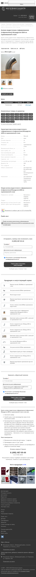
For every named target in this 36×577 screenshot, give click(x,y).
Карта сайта (4, 533)
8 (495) (18, 241)
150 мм (21, 114)
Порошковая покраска (7, 513)
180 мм (30, 114)
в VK (24, 464)
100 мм (3, 114)
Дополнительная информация (13, 250)
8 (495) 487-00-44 (18, 452)
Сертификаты (5, 520)
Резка (2, 511)
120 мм (7, 114)
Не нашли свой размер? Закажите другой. (11, 124)
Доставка (3, 531)
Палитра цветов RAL (6, 529)
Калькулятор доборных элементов (10, 502)
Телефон (6, 244)
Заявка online (31, 17)
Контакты (3, 526)
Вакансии (3, 522)
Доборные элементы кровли (8, 499)
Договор (3, 518)
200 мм (3, 116)
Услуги (3, 509)
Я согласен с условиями (16, 258)
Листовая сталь (5, 506)
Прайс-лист (4, 516)
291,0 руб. (28, 105)
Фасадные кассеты (6, 493)
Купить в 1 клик (7, 94)
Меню (6, 3)
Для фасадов (4, 491)
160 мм (26, 114)
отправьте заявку (25, 571)
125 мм (12, 114)
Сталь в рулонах (5, 504)
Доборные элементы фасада (9, 500)
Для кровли (4, 495)
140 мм (17, 114)
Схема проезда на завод (8, 524)
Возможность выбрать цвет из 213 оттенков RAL (18, 210)
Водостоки (4, 497)
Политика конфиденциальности (9, 573)
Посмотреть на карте (9, 549)
